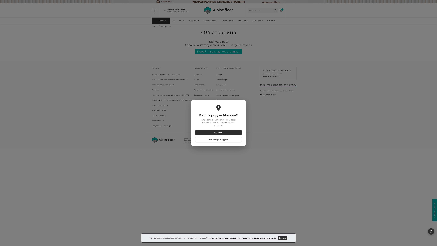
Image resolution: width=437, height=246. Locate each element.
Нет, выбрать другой (218, 139)
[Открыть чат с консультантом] (431, 231)
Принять (282, 238)
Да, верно (218, 132)
